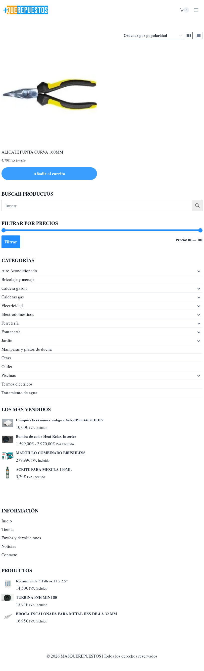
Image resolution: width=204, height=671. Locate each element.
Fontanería (10, 332)
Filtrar (10, 242)
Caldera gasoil (14, 288)
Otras (6, 358)
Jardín (6, 340)
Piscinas (8, 375)
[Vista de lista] (199, 35)
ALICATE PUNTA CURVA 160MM (32, 152)
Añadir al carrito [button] (49, 173)
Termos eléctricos (17, 384)
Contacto (9, 555)
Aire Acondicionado (19, 271)
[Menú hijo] (198, 271)
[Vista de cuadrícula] (189, 35)
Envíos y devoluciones (21, 538)
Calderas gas (12, 297)
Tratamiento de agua (19, 392)
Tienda (7, 529)
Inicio (6, 521)
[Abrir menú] (196, 10)
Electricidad (12, 305)
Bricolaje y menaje (18, 279)
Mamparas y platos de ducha (26, 349)
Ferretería (10, 323)
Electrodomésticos (17, 314)
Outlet (6, 366)
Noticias (8, 546)
